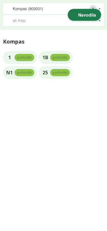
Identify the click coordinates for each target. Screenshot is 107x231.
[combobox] (53, 8)
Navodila (87, 15)
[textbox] (56, 20)
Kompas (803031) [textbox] (28, 8)
